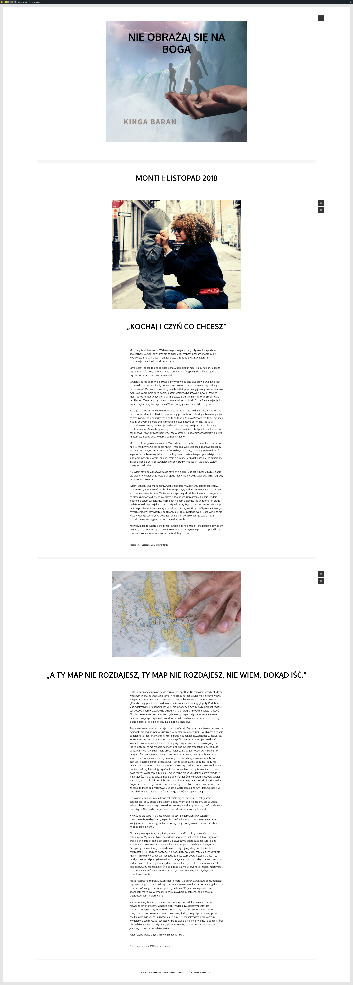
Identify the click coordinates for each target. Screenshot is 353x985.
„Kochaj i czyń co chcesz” (176, 326)
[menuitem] (8, 2)
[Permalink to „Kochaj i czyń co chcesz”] (176, 313)
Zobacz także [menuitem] (34, 2)
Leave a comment (162, 946)
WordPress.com (202, 972)
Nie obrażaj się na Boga (176, 42)
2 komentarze (162, 545)
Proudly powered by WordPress (158, 972)
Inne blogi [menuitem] (22, 2)
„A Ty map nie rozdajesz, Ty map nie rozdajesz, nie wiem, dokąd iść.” (176, 674)
